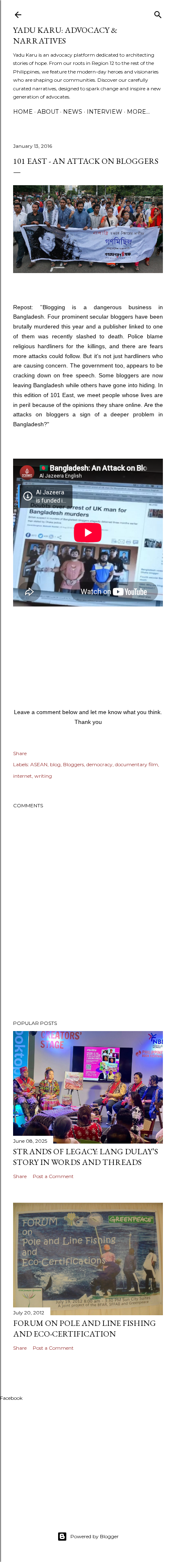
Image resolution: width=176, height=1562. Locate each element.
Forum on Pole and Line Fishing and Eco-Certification (84, 1328)
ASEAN (38, 764)
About (48, 111)
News (72, 111)
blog (55, 764)
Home (23, 111)
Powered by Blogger (94, 1536)
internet (22, 776)
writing (43, 776)
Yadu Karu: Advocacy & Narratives (65, 35)
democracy (99, 764)
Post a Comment (53, 1176)
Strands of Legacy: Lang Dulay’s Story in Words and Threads (85, 1156)
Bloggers (73, 764)
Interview (104, 111)
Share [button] (20, 753)
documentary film (136, 764)
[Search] (158, 13)
